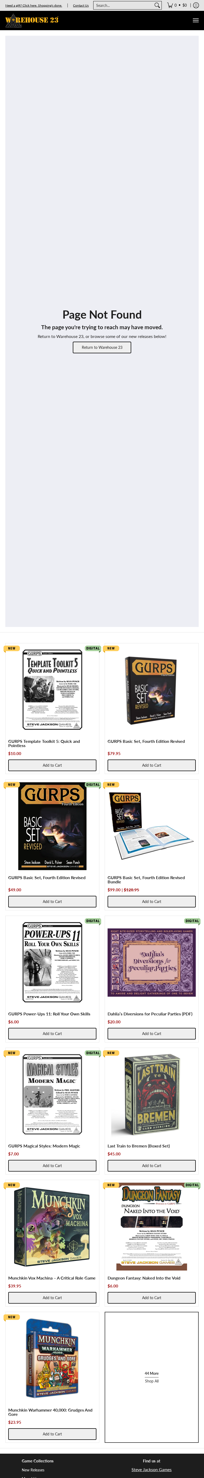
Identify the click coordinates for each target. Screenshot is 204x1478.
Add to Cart (52, 765)
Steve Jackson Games (151, 1469)
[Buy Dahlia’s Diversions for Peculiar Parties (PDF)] (152, 962)
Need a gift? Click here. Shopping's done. (33, 5)
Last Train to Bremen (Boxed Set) (139, 1145)
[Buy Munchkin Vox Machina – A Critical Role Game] (52, 1227)
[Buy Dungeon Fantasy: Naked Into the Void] (152, 1227)
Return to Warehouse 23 (102, 347)
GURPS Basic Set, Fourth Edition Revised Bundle (146, 879)
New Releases (33, 1470)
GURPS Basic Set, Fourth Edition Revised (146, 741)
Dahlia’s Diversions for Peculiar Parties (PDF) (150, 1013)
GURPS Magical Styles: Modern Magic (44, 1145)
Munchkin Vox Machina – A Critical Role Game (52, 1277)
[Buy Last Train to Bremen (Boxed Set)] (152, 1094)
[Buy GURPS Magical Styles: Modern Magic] (52, 1094)
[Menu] (195, 20)
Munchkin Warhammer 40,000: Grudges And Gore (50, 1412)
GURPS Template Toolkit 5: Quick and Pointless (44, 743)
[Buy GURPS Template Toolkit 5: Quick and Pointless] (52, 690)
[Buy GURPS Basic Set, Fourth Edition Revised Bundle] (152, 826)
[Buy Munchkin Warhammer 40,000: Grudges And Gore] (52, 1359)
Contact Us (81, 5)
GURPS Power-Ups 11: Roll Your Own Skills (49, 1013)
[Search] (157, 5)
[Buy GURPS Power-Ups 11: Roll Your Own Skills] (52, 962)
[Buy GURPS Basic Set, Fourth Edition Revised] (152, 690)
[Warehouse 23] (31, 20)
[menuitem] (177, 5)
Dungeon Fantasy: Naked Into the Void (144, 1277)
